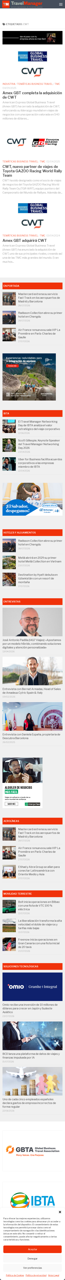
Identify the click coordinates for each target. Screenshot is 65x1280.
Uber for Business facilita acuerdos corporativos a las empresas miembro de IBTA (40, 463)
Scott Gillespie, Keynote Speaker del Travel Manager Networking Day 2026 (39, 444)
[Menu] (61, 4)
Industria (8, 83)
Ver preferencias (32, 1267)
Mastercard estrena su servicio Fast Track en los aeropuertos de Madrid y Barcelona (39, 297)
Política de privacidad (36, 1275)
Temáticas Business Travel (35, 83)
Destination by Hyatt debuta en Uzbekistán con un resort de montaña (38, 578)
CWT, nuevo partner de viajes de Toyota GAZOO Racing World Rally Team (32, 171)
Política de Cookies (15, 1275)
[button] (60, 1212)
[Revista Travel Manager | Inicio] (22, 4)
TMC (57, 83)
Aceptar (32, 1249)
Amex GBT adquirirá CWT (24, 240)
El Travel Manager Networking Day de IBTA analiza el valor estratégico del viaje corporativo (39, 425)
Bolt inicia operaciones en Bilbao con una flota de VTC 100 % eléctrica (39, 905)
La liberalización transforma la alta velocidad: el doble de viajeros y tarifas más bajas (40, 924)
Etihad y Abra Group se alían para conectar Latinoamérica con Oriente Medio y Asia (39, 870)
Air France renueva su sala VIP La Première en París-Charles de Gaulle (39, 333)
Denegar (33, 1258)
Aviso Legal (53, 1275)
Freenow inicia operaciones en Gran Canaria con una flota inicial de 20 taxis (39, 943)
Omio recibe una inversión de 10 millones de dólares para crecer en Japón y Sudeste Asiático (30, 1008)
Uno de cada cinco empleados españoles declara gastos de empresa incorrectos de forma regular (29, 1103)
